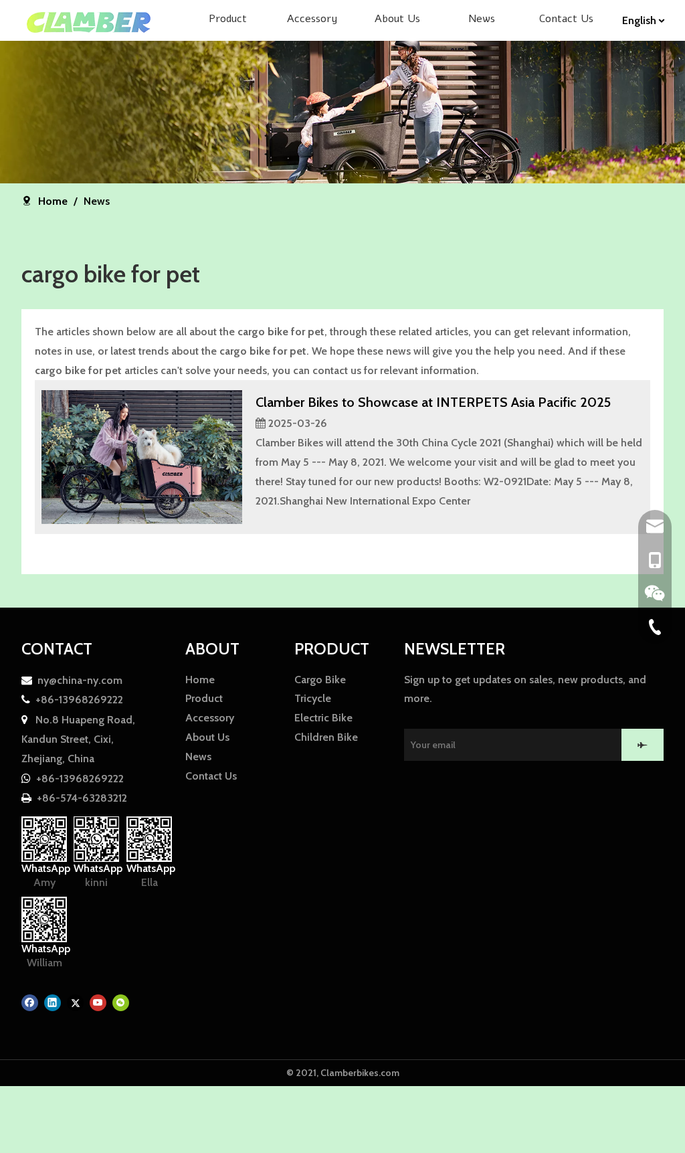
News (198, 756)
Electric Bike (323, 717)
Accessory (209, 717)
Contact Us (211, 776)
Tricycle (312, 698)
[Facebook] (29, 1002)
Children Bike (326, 737)
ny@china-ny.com (79, 680)
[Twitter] (75, 1002)
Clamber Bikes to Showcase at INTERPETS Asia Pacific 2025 (433, 402)
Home (200, 679)
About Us (207, 737)
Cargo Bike (320, 679)
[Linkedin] (52, 1002)
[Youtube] (98, 1002)
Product (204, 698)
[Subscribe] (642, 745)
